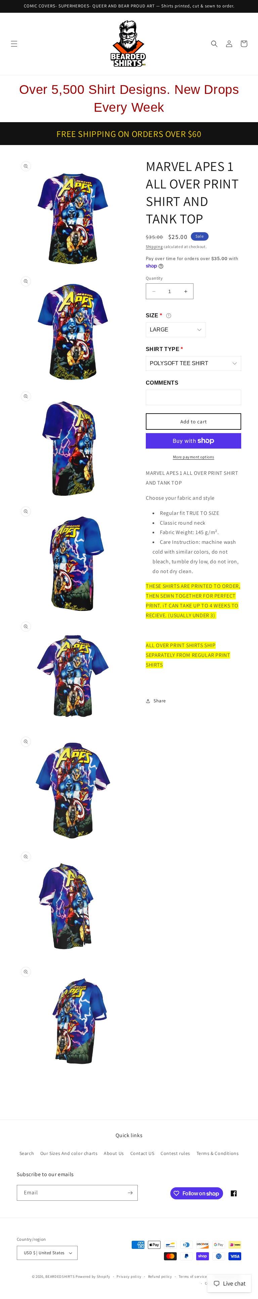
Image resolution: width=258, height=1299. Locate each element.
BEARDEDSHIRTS (60, 1276)
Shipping (154, 246)
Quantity (154, 278)
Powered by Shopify (93, 1276)
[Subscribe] (130, 1193)
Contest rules (175, 1153)
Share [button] (160, 701)
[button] (14, 43)
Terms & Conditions (218, 1153)
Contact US (142, 1153)
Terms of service (193, 1276)
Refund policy (160, 1276)
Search (26, 1153)
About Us (114, 1153)
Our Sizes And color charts (69, 1153)
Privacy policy (129, 1276)
